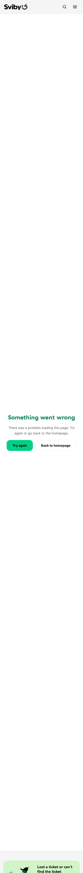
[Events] (64, 6)
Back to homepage (56, 445)
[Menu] (75, 7)
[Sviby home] (16, 7)
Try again (19, 445)
